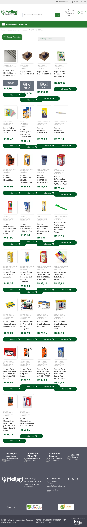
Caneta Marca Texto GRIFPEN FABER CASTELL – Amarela (43, 275)
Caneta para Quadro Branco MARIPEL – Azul (9, 323)
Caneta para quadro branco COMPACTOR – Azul (60, 325)
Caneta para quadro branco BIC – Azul (43, 323)
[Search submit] (57, 15)
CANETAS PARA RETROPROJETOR (25, 362)
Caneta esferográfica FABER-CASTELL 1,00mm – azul (60, 180)
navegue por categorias (16, 24)
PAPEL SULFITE (24, 65)
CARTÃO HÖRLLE (8, 65)
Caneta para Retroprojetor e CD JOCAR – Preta (27, 372)
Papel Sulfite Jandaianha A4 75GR (9, 130)
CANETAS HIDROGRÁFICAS (8, 411)
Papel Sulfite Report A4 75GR (27, 72)
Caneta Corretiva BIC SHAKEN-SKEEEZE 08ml (26, 178)
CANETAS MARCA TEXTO (61, 216)
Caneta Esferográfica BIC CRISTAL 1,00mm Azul (25, 133)
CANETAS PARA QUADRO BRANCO (8, 314)
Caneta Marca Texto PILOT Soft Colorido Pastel (60, 275)
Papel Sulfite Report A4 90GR (44, 72)
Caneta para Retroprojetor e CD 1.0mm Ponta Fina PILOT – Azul (61, 374)
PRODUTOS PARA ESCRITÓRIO (25, 67)
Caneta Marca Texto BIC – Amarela (9, 274)
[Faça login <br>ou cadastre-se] (66, 12)
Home (3, 30)
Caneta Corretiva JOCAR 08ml (8, 177)
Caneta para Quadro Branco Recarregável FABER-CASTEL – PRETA (10, 374)
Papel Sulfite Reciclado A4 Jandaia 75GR (60, 73)
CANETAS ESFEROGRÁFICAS (25, 122)
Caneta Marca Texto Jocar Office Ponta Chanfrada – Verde (60, 227)
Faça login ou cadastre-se (71, 12)
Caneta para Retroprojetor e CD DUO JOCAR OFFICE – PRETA (44, 372)
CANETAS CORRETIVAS (43, 122)
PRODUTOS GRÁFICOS (9, 67)
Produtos (25, 30)
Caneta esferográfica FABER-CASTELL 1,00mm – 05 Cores (9, 229)
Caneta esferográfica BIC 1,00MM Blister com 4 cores (43, 229)
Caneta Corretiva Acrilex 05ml (42, 130)
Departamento (13, 30)
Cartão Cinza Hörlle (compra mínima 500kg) (9, 72)
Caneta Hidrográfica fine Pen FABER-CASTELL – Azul (27, 422)
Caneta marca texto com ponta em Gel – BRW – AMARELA (26, 277)
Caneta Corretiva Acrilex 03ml (59, 130)
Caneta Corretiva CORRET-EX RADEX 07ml (42, 178)
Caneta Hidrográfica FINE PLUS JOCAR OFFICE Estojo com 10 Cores (9, 424)
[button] (12, 37)
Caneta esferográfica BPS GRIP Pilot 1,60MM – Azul (26, 227)
